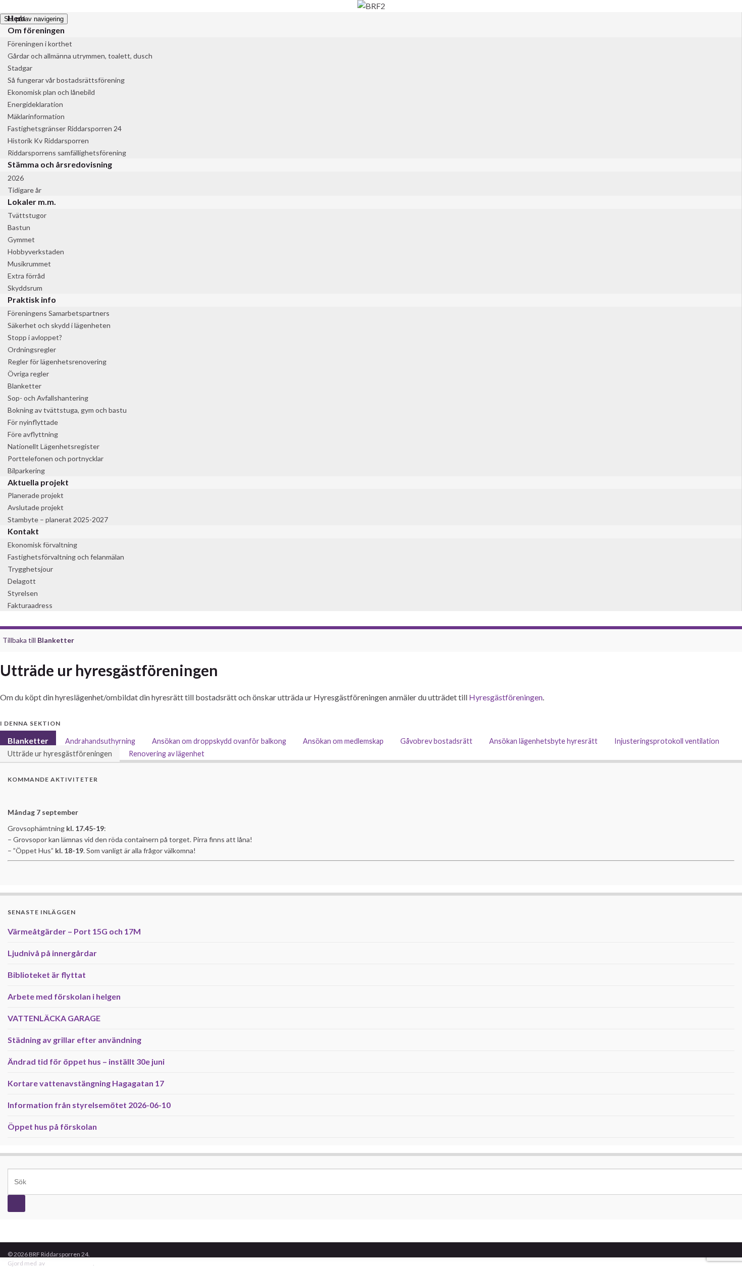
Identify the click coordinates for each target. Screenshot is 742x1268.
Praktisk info (32, 299)
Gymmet (21, 239)
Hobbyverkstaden (36, 251)
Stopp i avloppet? (35, 337)
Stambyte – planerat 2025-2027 (58, 519)
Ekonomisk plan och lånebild (51, 92)
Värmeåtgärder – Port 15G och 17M (74, 931)
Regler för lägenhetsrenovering (57, 361)
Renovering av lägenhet (166, 753)
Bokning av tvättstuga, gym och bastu (67, 410)
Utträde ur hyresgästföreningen (60, 753)
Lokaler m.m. (32, 201)
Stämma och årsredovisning (60, 164)
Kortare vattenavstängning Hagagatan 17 (86, 1083)
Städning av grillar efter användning (74, 1039)
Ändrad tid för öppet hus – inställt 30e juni (86, 1061)
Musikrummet (29, 263)
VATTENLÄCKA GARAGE (54, 1018)
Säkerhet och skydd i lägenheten (59, 325)
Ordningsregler (32, 349)
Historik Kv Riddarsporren (48, 140)
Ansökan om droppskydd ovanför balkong (219, 741)
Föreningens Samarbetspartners (59, 313)
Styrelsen (23, 593)
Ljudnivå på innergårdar (52, 953)
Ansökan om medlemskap (343, 741)
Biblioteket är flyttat (47, 974)
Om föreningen (36, 30)
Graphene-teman (69, 1263)
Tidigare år (24, 190)
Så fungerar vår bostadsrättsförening (66, 80)
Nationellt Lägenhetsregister (53, 446)
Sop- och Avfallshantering (48, 398)
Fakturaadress (30, 605)
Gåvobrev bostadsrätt (436, 741)
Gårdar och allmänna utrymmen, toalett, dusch (80, 55)
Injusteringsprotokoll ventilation (666, 741)
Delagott (22, 581)
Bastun (19, 227)
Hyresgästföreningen (506, 697)
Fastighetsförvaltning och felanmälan (66, 557)
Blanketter (24, 385)
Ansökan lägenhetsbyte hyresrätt (543, 741)
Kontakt (23, 531)
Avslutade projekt (36, 507)
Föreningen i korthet (40, 43)
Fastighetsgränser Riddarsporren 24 (65, 128)
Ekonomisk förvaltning (42, 544)
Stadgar (20, 68)
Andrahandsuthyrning (100, 741)
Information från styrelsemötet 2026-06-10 (89, 1105)
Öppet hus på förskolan (52, 1126)
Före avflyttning (33, 434)
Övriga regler (28, 373)
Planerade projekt (36, 495)
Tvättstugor (27, 215)
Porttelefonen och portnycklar (55, 458)
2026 (16, 178)
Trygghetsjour (30, 569)
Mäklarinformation (36, 116)
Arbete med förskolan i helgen (64, 996)
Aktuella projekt (38, 482)
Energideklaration (35, 104)
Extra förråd (26, 275)
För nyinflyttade (33, 422)
